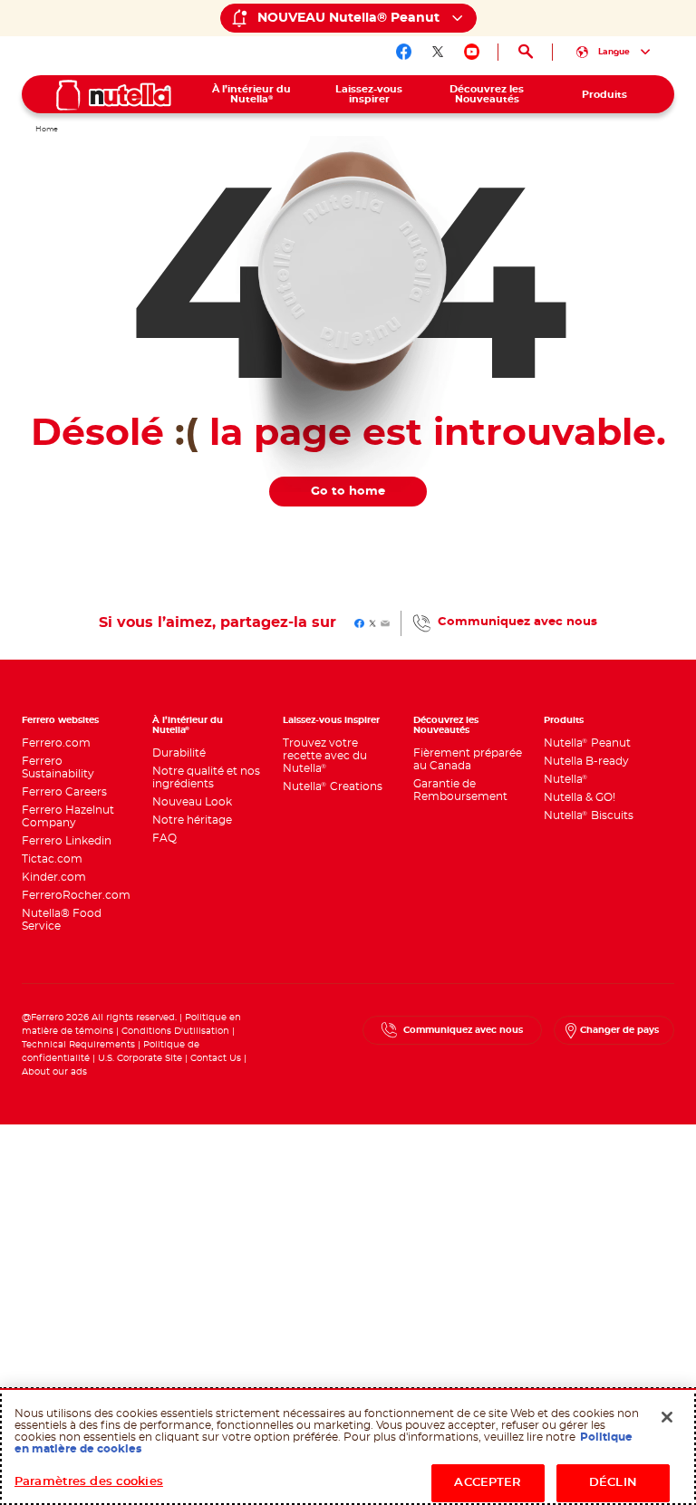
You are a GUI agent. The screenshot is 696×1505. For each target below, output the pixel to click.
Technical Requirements (80, 1044)
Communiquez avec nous (517, 622)
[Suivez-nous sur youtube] (472, 51)
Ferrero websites (60, 720)
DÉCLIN (613, 1483)
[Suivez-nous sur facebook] (404, 51)
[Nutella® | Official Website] (113, 95)
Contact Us (215, 1058)
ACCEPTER (487, 1483)
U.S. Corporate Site (140, 1058)
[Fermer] (667, 1417)
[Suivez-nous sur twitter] (438, 51)
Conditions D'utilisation (175, 1031)
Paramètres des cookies (88, 1482)
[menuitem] (252, 94)
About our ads (54, 1071)
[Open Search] (525, 52)
